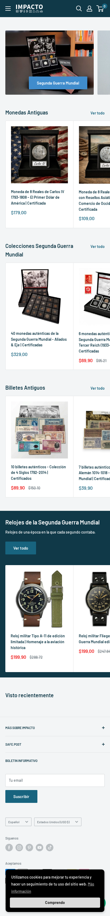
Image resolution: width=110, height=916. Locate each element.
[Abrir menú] (8, 8)
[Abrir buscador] (79, 9)
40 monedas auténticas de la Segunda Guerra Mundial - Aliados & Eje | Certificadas (39, 339)
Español (13, 822)
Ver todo (98, 113)
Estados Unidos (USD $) (53, 822)
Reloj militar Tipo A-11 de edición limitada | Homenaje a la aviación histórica (38, 642)
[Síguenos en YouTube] (39, 847)
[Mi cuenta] (89, 9)
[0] (100, 8)
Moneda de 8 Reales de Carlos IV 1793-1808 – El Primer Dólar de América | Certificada (37, 197)
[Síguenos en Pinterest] (29, 847)
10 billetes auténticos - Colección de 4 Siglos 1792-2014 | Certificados (38, 473)
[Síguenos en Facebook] (9, 847)
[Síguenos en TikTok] (49, 847)
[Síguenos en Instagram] (19, 847)
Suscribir (21, 796)
